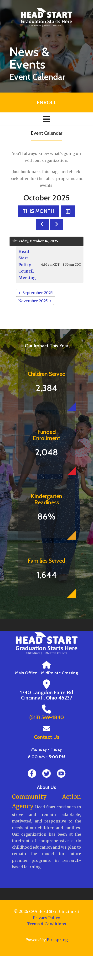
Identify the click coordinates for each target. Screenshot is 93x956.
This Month (38, 211)
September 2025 (37, 292)
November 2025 (33, 300)
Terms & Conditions (46, 923)
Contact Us (46, 737)
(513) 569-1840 (46, 717)
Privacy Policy (46, 917)
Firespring (57, 939)
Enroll (47, 102)
